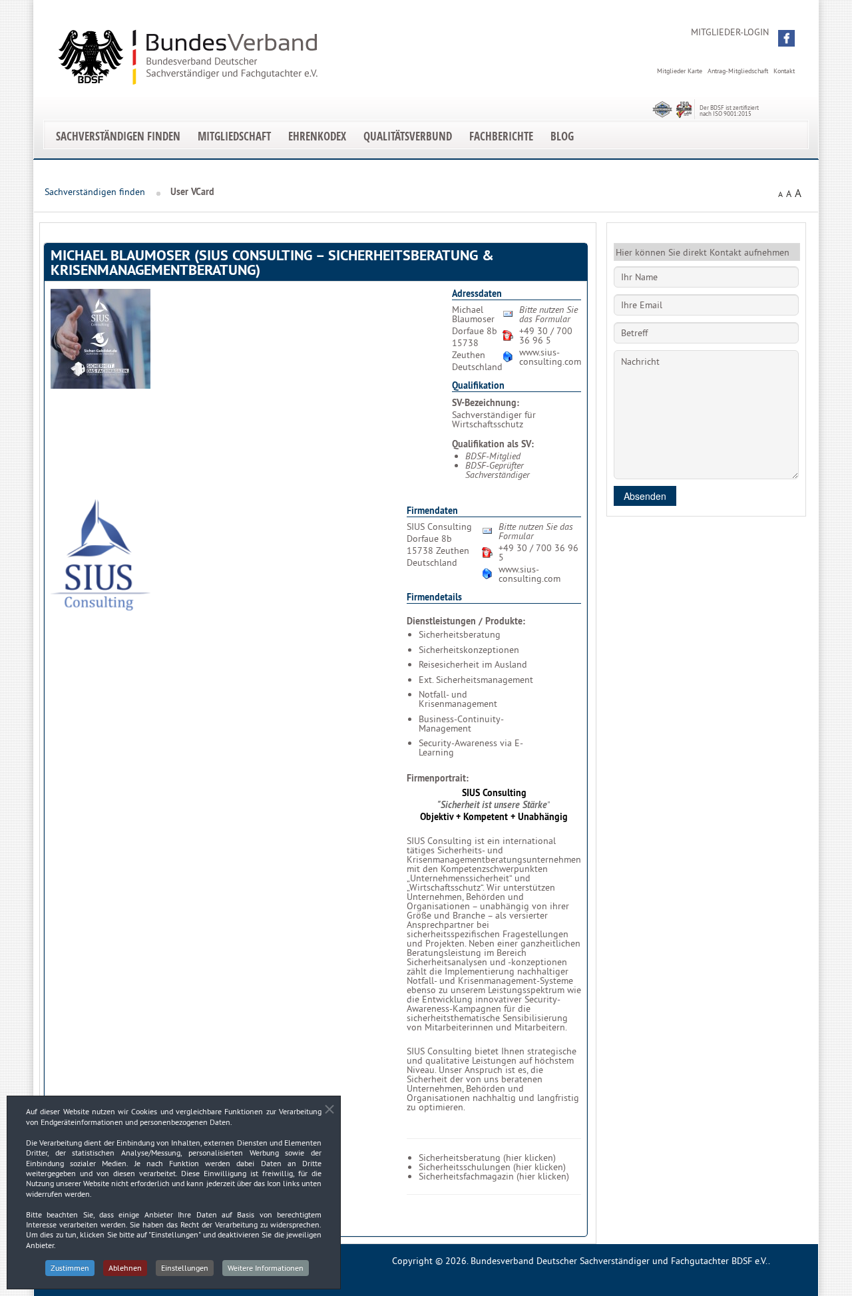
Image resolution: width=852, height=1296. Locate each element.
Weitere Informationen (266, 1268)
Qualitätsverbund (407, 136)
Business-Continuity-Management (461, 723)
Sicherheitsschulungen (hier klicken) (492, 1167)
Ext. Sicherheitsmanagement (476, 680)
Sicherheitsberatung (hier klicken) (487, 1158)
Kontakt (784, 71)
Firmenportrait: (438, 778)
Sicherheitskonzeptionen (469, 650)
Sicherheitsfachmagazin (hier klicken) (494, 1176)
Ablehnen (125, 1268)
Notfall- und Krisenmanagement (458, 699)
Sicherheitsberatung (460, 634)
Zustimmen (70, 1268)
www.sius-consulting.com (550, 356)
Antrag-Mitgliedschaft (738, 71)
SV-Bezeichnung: (485, 403)
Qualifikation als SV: (493, 444)
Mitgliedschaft (234, 136)
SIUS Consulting (494, 793)
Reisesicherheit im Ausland (473, 664)
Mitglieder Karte (679, 71)
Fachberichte (501, 136)
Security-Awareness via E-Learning (471, 747)
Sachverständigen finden (118, 136)
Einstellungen (184, 1268)
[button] (786, 38)
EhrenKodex (317, 136)
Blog (562, 136)
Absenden (645, 496)
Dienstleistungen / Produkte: (466, 621)
